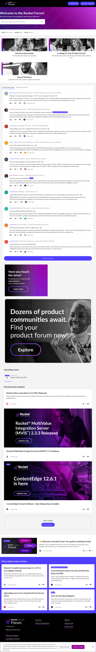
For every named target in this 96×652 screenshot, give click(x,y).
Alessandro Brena (15, 208)
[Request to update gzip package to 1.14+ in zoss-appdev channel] (24, 576)
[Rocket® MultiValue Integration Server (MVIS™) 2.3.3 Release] (48, 434)
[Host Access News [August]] (71, 599)
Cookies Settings (64, 647)
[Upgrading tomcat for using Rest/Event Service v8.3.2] (24, 599)
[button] (2, 4)
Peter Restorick (14, 158)
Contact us (38, 620)
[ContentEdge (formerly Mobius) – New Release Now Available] (48, 487)
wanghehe (13, 191)
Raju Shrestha (14, 92)
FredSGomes (13, 224)
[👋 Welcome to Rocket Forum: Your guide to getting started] (48, 546)
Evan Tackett (13, 175)
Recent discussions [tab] (8, 87)
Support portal (69, 623)
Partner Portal (69, 626)
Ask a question (48, 524)
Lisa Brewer (13, 125)
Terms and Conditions (12, 635)
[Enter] (2, 21)
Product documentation (42, 623)
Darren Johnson (14, 142)
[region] (48, 647)
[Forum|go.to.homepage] (11, 3)
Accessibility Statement (13, 639)
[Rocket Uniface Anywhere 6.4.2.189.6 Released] (48, 398)
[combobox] (22, 21)
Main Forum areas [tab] (22, 87)
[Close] (93, 647)
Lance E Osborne (15, 109)
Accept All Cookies (78, 647)
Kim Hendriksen (14, 241)
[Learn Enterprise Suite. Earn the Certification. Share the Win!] (71, 576)
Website (67, 620)
